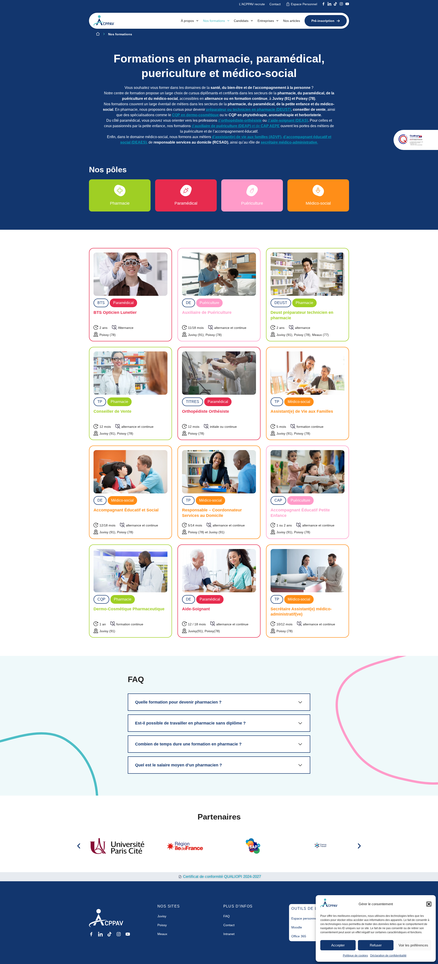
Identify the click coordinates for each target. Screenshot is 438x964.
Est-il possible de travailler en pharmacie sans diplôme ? (190, 723)
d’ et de (236, 126)
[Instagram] (341, 4)
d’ (240, 120)
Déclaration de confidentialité (388, 955)
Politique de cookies (355, 955)
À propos (187, 21)
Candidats (241, 21)
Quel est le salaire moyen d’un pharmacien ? (178, 765)
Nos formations (214, 21)
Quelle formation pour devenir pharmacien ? (178, 702)
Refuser (376, 945)
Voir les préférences (413, 945)
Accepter (338, 945)
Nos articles (291, 21)
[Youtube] (347, 4)
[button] (429, 904)
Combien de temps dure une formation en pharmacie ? (188, 744)
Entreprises (266, 21)
